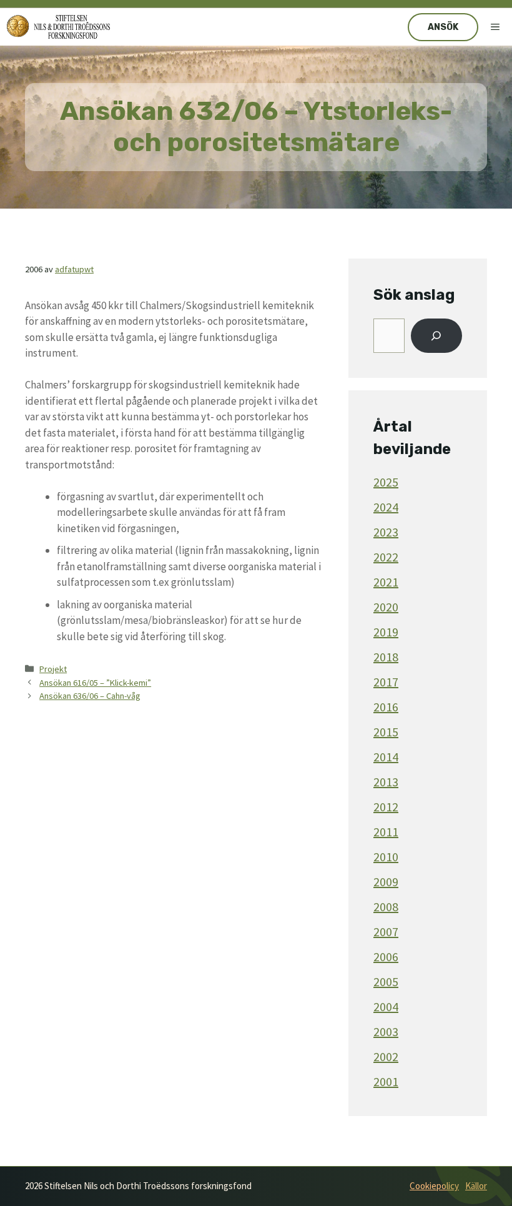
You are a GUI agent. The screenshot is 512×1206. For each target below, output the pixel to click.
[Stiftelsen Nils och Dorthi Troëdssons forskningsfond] (58, 27)
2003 (385, 1031)
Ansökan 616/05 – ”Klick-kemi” (95, 682)
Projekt (53, 669)
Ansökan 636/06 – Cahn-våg (89, 695)
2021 (385, 582)
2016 (385, 706)
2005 (385, 981)
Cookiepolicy (434, 1186)
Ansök (443, 27)
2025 (385, 482)
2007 (385, 931)
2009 (385, 881)
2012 (385, 806)
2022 (385, 557)
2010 (385, 856)
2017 (385, 681)
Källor (476, 1186)
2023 (385, 532)
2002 (385, 1056)
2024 (385, 507)
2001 (385, 1081)
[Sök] (436, 336)
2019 (385, 632)
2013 (385, 781)
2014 (385, 756)
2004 (385, 1006)
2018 (385, 657)
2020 (385, 607)
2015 (385, 731)
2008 (385, 906)
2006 (385, 956)
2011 (385, 831)
